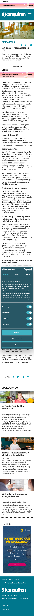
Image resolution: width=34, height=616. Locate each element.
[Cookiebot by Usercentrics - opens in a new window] (24, 269)
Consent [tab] (6, 274)
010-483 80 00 (13, 579)
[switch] (29, 312)
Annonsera (5, 609)
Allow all (17, 332)
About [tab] (28, 274)
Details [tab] (17, 274)
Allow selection (17, 339)
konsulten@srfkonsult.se (16, 583)
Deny (17, 345)
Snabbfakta (5, 605)
